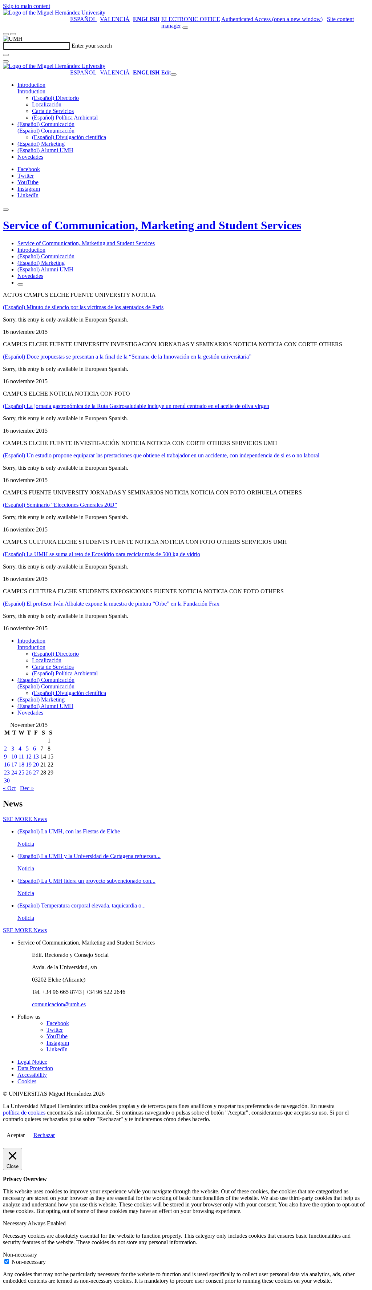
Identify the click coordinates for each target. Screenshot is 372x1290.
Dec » (27, 788)
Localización (46, 104)
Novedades (30, 157)
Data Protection (35, 1068)
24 (14, 772)
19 (29, 764)
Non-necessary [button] (20, 1254)
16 (7, 764)
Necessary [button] (15, 1223)
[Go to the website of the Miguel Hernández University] (54, 12)
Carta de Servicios (53, 111)
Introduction (31, 85)
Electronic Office (190, 19)
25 (21, 772)
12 (29, 756)
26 (29, 772)
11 (21, 756)
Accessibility (32, 1075)
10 (14, 756)
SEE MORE (25, 819)
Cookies (26, 1081)
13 (36, 756)
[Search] (6, 55)
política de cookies (24, 1112)
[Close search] (6, 61)
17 (14, 764)
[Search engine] (185, 28)
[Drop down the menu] (13, 34)
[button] (31, 91)
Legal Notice (32, 1062)
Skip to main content (26, 6)
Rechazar (44, 1135)
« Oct (9, 788)
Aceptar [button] (16, 1135)
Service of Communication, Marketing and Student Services (152, 225)
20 (36, 764)
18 (21, 764)
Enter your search (92, 46)
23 (7, 772)
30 (7, 780)
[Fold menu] (174, 74)
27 (36, 772)
